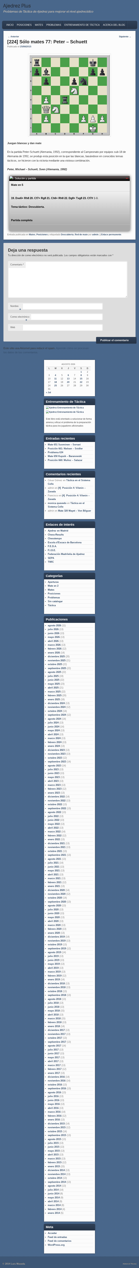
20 (68, 382)
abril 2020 (53, 921)
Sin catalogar (55, 601)
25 (55, 385)
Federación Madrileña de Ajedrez (66, 554)
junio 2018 (53, 1007)
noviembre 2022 (57, 800)
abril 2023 (53, 781)
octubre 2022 (55, 804)
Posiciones (24, 25)
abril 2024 (53, 734)
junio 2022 (53, 820)
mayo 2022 (54, 824)
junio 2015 (53, 1146)
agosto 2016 (54, 1092)
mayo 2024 (54, 730)
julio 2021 (53, 862)
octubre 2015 (55, 1131)
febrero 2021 (55, 882)
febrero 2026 (55, 648)
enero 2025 (54, 699)
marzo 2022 (54, 831)
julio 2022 (53, 816)
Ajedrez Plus (17, 6)
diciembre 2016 (56, 1076)
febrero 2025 (55, 695)
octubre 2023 (55, 757)
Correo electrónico (19, 317)
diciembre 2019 (56, 936)
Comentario (17, 264)
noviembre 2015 (57, 1127)
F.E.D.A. (52, 546)
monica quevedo (57, 503)
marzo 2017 (54, 1065)
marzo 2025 (54, 691)
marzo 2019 (54, 971)
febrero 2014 (55, 1209)
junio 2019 (53, 960)
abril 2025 (53, 687)
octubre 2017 (55, 1038)
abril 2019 (53, 968)
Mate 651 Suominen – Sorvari (64, 444)
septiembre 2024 (57, 714)
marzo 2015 (54, 1158)
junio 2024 (53, 726)
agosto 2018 (54, 999)
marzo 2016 (54, 1111)
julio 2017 (53, 1049)
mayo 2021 (54, 870)
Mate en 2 (53, 585)
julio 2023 (53, 769)
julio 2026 (53, 629)
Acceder (52, 1233)
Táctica (52, 605)
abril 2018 (53, 1014)
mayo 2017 (54, 1057)
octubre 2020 (55, 897)
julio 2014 (53, 1189)
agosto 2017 (54, 1045)
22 (81, 382)
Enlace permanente (111, 234)
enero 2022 (54, 839)
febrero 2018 (55, 1022)
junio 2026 (53, 633)
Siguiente (125, 36)
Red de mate (81, 234)
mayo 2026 (54, 637)
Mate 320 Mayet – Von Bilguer (74, 510)
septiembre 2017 (57, 1042)
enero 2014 (54, 1213)
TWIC (51, 561)
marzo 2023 (54, 785)
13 (68, 378)
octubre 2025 (55, 664)
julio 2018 (53, 1003)
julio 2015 (53, 1143)
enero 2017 (54, 1073)
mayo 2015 (54, 1150)
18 (55, 382)
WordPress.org (56, 1245)
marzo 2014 (54, 1205)
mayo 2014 (54, 1197)
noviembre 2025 (57, 660)
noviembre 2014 (57, 1174)
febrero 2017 (55, 1069)
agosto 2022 (54, 812)
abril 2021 (53, 874)
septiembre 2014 (57, 1182)
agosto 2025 (54, 672)
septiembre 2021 (57, 855)
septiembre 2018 (57, 995)
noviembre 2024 (57, 707)
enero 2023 (54, 792)
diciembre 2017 (56, 1030)
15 (81, 378)
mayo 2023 (54, 777)
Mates (39, 25)
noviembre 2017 (57, 1034)
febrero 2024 (55, 742)
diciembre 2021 (56, 843)
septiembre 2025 (57, 668)
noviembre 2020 (57, 894)
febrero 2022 (55, 835)
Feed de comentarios (59, 1241)
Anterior (13, 36)
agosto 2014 (54, 1185)
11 (55, 378)
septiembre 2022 (57, 808)
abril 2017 (53, 1061)
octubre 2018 (55, 991)
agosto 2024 (54, 718)
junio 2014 (53, 1193)
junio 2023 (53, 773)
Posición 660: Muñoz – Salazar (65, 460)
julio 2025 (53, 676)
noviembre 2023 (57, 753)
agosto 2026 (54, 625)
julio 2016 (53, 1096)
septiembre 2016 (57, 1088)
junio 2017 (53, 1053)
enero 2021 (54, 886)
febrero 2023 (55, 788)
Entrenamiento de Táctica (82, 25)
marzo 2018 (54, 1018)
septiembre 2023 (57, 761)
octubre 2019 (55, 944)
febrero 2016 (55, 1115)
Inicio (10, 25)
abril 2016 (53, 1108)
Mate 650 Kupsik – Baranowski (65, 456)
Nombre (15, 307)
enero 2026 (54, 652)
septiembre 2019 (57, 948)
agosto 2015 (54, 1139)
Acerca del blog (114, 25)
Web (12, 327)
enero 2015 (54, 1166)
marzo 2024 (54, 738)
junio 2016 (53, 1100)
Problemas (53, 25)
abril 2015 (53, 1154)
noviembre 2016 (57, 1080)
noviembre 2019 (57, 940)
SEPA (51, 558)
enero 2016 (54, 1119)
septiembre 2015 (57, 1135)
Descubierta (67, 234)
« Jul (48, 392)
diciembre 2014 (56, 1170)
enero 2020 (54, 933)
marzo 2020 (54, 925)
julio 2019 (53, 956)
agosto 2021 (54, 859)
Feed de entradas (57, 1237)
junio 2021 (53, 866)
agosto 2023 (54, 765)
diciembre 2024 (56, 703)
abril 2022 (53, 827)
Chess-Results (56, 534)
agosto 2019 (54, 952)
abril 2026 (53, 641)
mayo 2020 (54, 917)
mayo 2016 (54, 1104)
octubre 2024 (55, 711)
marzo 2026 (54, 645)
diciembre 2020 (56, 890)
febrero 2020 (55, 929)
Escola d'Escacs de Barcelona (64, 542)
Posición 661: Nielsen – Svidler (65, 448)
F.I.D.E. (52, 550)
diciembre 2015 (56, 1123)
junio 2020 (53, 913)
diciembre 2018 (56, 983)
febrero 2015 (55, 1162)
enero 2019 (54, 979)
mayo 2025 (54, 683)
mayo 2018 (54, 1010)
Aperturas (53, 582)
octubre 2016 (55, 1084)
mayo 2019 (54, 964)
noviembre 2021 (57, 847)
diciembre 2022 (56, 796)
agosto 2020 (54, 905)
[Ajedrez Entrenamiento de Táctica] (65, 407)
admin (95, 234)
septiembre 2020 (57, 901)
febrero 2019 (55, 975)
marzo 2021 (54, 878)
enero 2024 (54, 746)
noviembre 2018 (57, 987)
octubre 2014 (55, 1178)
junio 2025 (53, 680)
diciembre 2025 (56, 656)
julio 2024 (53, 722)
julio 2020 (53, 909)
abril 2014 (53, 1201)
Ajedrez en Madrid (58, 530)
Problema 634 (55, 452)
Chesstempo (55, 538)
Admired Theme (130, 1264)
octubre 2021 (55, 851)
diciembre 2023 (56, 750)
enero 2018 (54, 1026)
